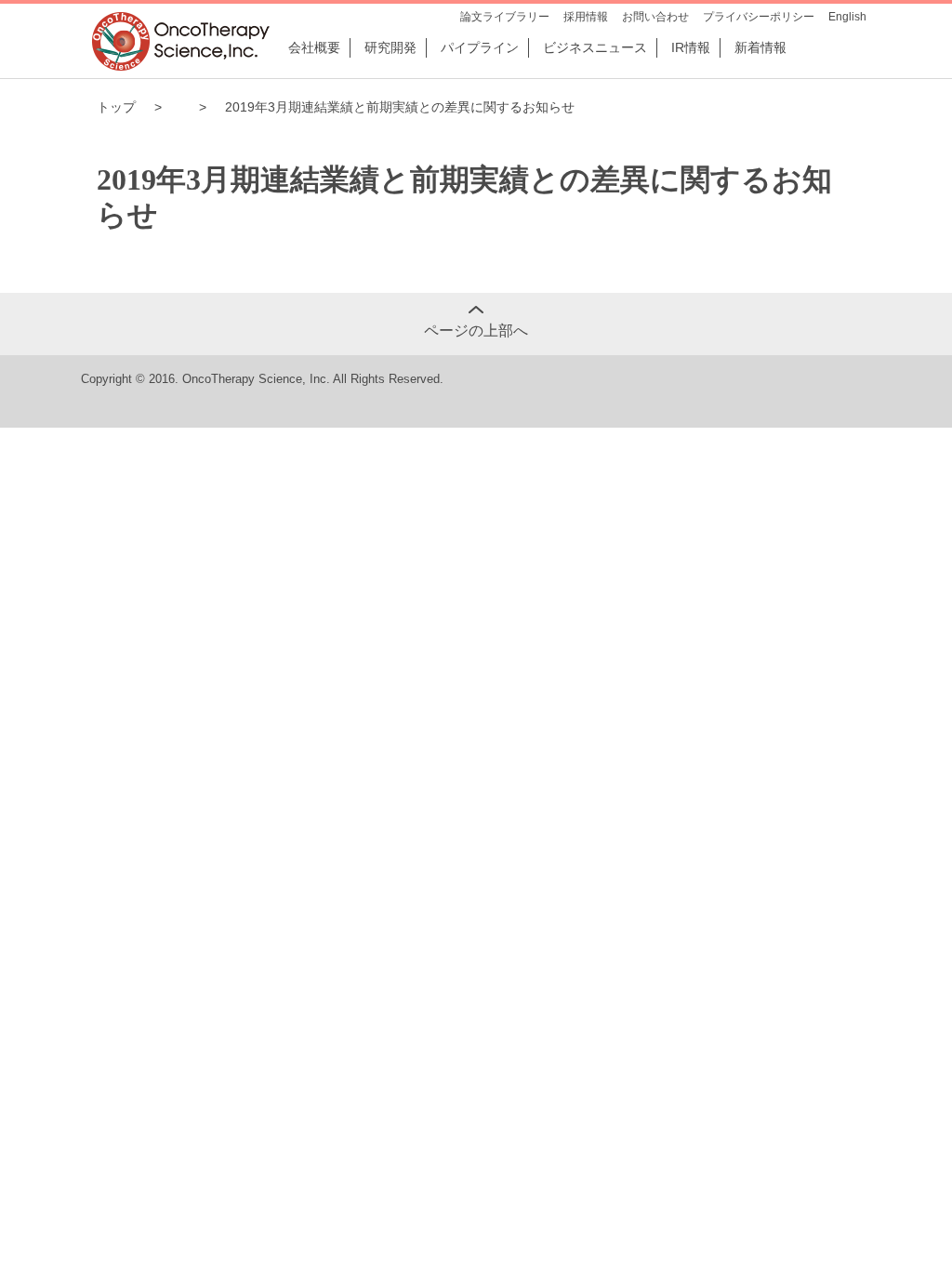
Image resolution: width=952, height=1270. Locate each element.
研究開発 (390, 47)
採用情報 (585, 16)
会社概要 (314, 47)
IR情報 (690, 47)
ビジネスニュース (595, 47)
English (847, 16)
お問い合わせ (655, 16)
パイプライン (480, 47)
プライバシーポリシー (758, 16)
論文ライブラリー (504, 16)
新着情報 (760, 47)
